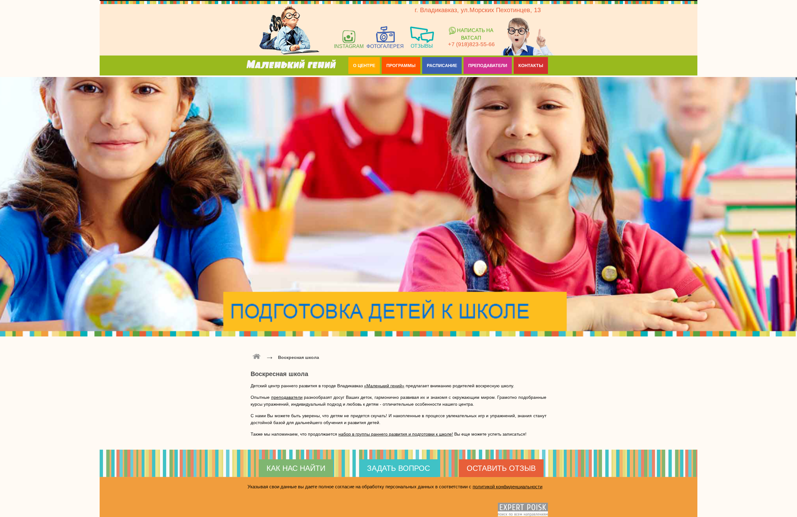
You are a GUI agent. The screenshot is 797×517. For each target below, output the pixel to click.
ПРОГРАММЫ (401, 65)
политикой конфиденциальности (507, 486)
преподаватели (287, 397)
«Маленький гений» (384, 385)
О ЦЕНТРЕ (364, 65)
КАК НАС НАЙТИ (295, 468)
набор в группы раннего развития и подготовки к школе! (395, 434)
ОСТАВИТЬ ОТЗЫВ (501, 468)
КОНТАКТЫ (530, 65)
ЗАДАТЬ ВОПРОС (398, 468)
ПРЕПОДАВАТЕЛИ (487, 65)
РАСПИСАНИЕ (442, 65)
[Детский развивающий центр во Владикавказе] (256, 356)
